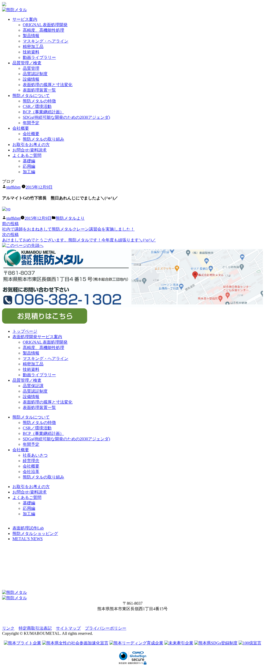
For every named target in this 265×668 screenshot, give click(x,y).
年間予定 (31, 123)
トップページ (24, 331)
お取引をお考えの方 (31, 144)
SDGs (66, 117)
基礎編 (29, 161)
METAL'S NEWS (27, 539)
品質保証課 (33, 386)
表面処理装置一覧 (39, 90)
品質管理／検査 (26, 63)
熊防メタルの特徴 (39, 101)
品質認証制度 (35, 74)
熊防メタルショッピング (35, 533)
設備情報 (31, 79)
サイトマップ (68, 628)
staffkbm (13, 187)
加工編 (29, 172)
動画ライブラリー (39, 57)
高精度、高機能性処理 (43, 30)
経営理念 (31, 460)
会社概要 (20, 128)
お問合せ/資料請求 (29, 150)
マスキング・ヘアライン (45, 41)
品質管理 (31, 68)
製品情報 (31, 35)
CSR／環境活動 (37, 106)
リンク (8, 628)
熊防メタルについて (31, 95)
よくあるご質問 (26, 155)
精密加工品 (33, 46)
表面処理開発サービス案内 (37, 337)
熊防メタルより (70, 218)
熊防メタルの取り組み (43, 139)
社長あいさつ (35, 455)
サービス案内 (24, 19)
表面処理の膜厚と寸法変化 (47, 84)
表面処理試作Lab (28, 528)
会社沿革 (31, 471)
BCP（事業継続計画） (43, 112)
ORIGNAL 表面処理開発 (45, 25)
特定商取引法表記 (35, 628)
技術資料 (31, 52)
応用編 (29, 166)
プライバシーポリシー (105, 628)
